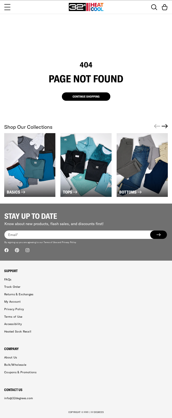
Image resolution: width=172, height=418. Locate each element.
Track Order (12, 287)
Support (11, 271)
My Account (12, 301)
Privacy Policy (14, 309)
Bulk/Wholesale (15, 365)
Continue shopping (86, 96)
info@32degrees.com (18, 398)
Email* (13, 235)
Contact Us (13, 390)
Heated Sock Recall (17, 331)
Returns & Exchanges (19, 294)
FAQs (7, 279)
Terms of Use (13, 317)
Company (11, 349)
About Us (10, 357)
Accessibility (13, 324)
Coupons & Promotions (20, 372)
